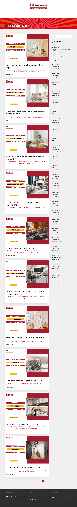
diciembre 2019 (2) (56, 183)
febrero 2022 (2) (55, 140)
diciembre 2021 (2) (56, 145)
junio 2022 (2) (55, 131)
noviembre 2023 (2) (56, 93)
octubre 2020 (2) (56, 176)
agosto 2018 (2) (55, 219)
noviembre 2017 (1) (56, 239)
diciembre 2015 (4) (56, 277)
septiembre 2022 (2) (56, 124)
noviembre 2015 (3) (56, 279)
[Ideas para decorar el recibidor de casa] (27, 436)
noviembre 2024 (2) (56, 66)
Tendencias (36, 71)
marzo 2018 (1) (55, 230)
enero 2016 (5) (55, 275)
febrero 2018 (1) (55, 232)
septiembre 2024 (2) (56, 70)
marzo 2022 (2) (55, 138)
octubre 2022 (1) (56, 122)
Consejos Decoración (22, 70)
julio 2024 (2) (55, 75)
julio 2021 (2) (55, 156)
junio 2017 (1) (55, 246)
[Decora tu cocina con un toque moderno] (27, 393)
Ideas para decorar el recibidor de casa (24, 467)
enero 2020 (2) (55, 181)
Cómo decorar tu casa (12, 70)
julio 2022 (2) (55, 129)
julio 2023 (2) (55, 102)
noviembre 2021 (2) (56, 147)
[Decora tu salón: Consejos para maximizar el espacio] (27, 34)
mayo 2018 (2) (55, 226)
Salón (27, 71)
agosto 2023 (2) (55, 100)
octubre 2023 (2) (56, 95)
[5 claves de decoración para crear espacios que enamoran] (27, 79)
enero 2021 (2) (55, 169)
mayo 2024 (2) (55, 79)
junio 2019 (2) (55, 196)
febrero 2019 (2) (55, 205)
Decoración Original (31, 70)
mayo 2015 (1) (55, 282)
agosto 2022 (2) (55, 127)
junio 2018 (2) (55, 223)
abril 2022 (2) (55, 136)
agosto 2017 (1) (55, 243)
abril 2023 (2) (55, 109)
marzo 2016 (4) (55, 270)
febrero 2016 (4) (55, 273)
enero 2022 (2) (55, 142)
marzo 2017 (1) (55, 252)
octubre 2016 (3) (56, 255)
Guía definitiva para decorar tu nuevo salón (26, 337)
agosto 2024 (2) (55, 73)
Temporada (31, 71)
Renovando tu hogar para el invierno (23, 248)
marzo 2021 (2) (55, 165)
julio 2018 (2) (55, 221)
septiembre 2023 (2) (56, 97)
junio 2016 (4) (55, 264)
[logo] (38, 3)
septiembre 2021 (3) (56, 151)
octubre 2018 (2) (56, 214)
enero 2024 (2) (55, 88)
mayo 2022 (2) (55, 133)
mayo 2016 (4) (55, 266)
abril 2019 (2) (55, 201)
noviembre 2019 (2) (56, 185)
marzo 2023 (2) (55, 111)
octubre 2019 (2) (56, 187)
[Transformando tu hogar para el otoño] (27, 349)
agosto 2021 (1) (55, 154)
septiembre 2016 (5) (56, 257)
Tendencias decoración (38, 117)
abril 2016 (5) (55, 268)
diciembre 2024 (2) (56, 64)
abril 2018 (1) (55, 228)
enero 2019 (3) (55, 208)
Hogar (15, 71)
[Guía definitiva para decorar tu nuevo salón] (27, 306)
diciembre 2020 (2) (56, 172)
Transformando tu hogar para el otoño (24, 381)
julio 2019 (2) (55, 194)
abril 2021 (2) (55, 163)
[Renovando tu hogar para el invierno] (27, 217)
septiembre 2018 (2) (56, 217)
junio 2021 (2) (55, 158)
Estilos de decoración (41, 70)
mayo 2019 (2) (55, 199)
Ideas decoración (21, 71)
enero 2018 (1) (55, 234)
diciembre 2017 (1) (56, 237)
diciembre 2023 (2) (56, 91)
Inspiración (24, 117)
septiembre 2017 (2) (56, 241)
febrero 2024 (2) (55, 86)
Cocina (20, 161)
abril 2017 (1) (55, 250)
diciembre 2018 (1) (56, 210)
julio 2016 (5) (55, 261)
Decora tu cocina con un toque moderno (24, 424)
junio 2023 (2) (55, 104)
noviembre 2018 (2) (56, 212)
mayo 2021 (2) (55, 160)
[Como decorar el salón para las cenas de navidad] (27, 125)
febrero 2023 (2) (55, 113)
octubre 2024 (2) (56, 68)
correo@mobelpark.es (59, 499)
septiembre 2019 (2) (56, 190)
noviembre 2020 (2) (56, 174)
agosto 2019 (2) (55, 192)
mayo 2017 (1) (55, 248)
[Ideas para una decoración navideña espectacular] (27, 171)
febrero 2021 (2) (55, 167)
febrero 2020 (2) (55, 178)
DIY (39, 207)
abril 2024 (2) (55, 82)
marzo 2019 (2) (55, 203)
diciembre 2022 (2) (56, 118)
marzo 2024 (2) (55, 84)
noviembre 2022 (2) (56, 120)
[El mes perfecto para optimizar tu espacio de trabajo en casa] (27, 260)
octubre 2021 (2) (56, 149)
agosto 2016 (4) (55, 259)
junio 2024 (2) (55, 77)
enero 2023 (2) (55, 115)
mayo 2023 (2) (55, 106)
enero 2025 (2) (55, 62)
